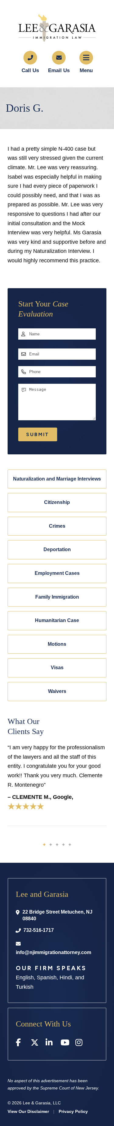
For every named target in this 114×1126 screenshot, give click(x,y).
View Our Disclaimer (28, 1111)
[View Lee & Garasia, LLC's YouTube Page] (64, 1043)
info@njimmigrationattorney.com (53, 952)
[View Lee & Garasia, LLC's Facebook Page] (20, 1043)
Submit (37, 434)
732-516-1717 (38, 930)
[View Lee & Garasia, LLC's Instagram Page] (79, 1043)
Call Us (30, 70)
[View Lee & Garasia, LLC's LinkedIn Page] (50, 1043)
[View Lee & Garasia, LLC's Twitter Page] (35, 1043)
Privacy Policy (73, 1111)
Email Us (59, 70)
